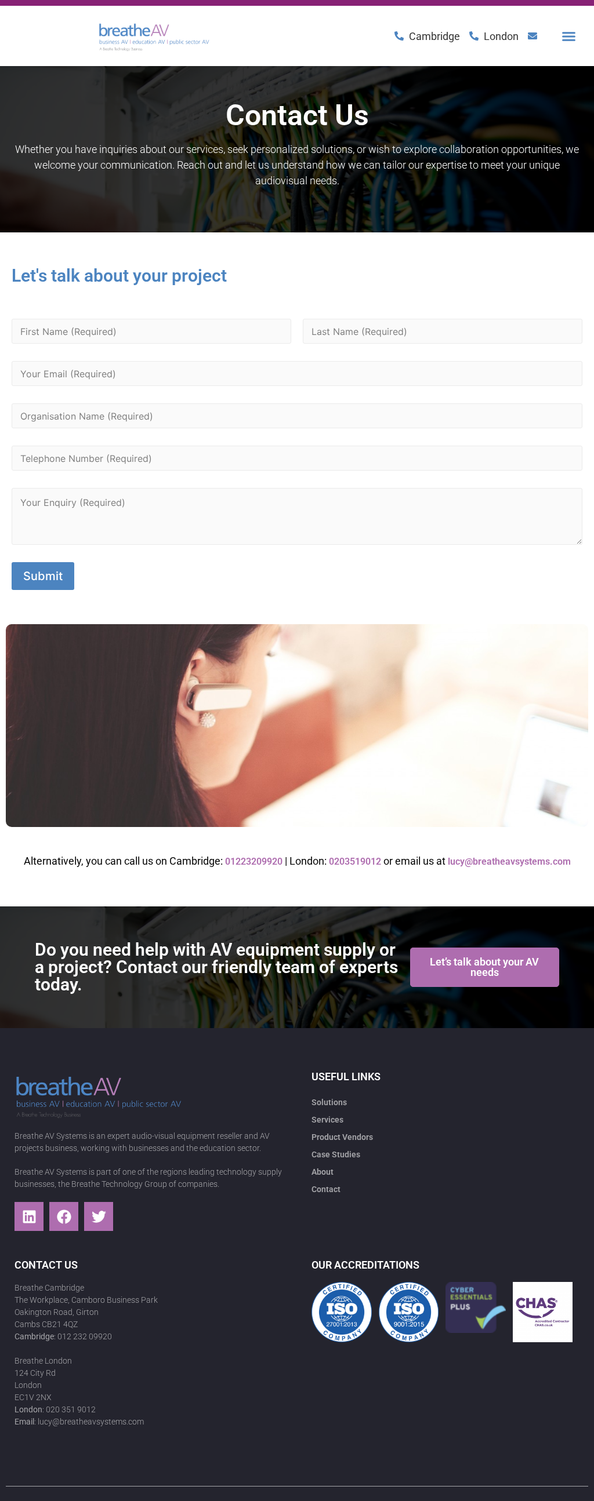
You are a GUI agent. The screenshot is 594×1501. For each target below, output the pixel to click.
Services (327, 1119)
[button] (568, 36)
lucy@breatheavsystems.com (509, 861)
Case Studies (336, 1154)
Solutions (329, 1102)
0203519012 (355, 861)
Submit (43, 576)
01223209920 (253, 861)
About (323, 1171)
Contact (326, 1189)
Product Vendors (342, 1137)
